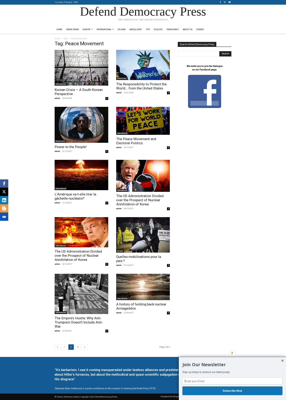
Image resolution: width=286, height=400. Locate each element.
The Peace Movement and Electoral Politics (136, 141)
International (61, 84)
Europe (120, 251)
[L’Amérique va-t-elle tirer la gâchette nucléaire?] (81, 175)
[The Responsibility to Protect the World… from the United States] (143, 65)
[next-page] (85, 347)
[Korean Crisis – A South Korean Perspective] (81, 68)
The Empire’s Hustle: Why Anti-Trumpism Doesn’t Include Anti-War (79, 322)
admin (57, 98)
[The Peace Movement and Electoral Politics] (143, 121)
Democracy (121, 78)
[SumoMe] (4, 217)
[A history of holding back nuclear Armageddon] (143, 287)
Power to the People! (71, 147)
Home (57, 38)
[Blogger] (4, 208)
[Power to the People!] (81, 125)
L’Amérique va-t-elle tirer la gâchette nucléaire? (75, 196)
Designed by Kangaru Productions (67, 23)
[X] (225, 2)
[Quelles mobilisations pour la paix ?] (143, 235)
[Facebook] (220, 2)
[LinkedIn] (4, 200)
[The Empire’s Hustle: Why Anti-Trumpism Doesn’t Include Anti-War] (81, 294)
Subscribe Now (232, 391)
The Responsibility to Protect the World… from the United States (141, 86)
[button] (232, 364)
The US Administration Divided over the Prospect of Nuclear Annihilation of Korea (140, 200)
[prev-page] (57, 347)
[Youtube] (229, 2)
